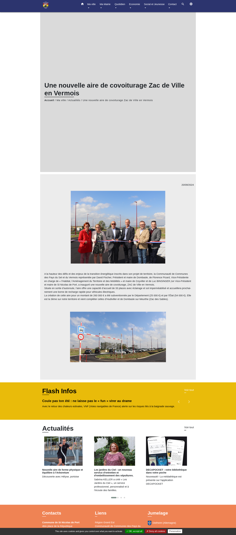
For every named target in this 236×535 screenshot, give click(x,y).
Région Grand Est (104, 522)
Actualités (74, 100)
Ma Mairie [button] (105, 4)
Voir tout (189, 389)
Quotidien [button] (120, 4)
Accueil (49, 100)
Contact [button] (172, 4)
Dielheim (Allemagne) (164, 523)
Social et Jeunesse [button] (154, 4)
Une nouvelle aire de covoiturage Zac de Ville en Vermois (118, 100)
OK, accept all (135, 531)
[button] (82, 4)
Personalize (175, 531)
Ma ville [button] (91, 4)
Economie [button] (134, 4)
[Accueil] (59, 6)
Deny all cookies (156, 531)
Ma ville (61, 100)
